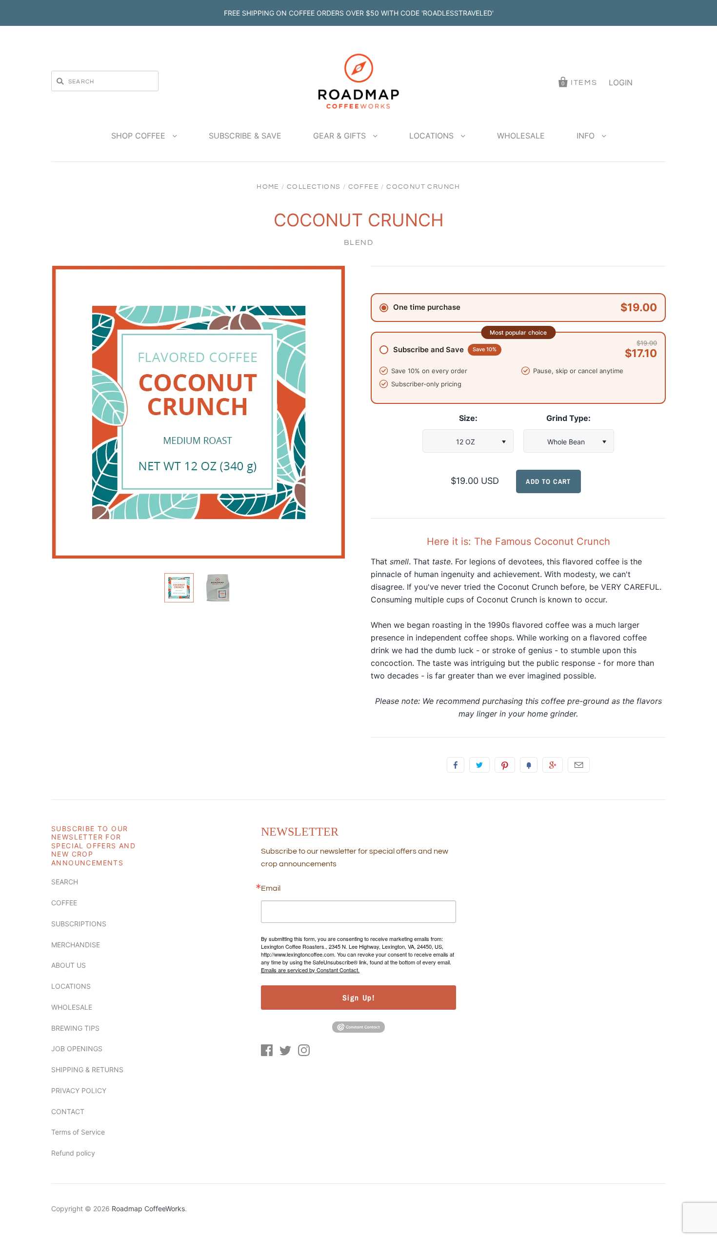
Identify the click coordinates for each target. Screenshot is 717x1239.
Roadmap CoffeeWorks (148, 1208)
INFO (587, 135)
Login (621, 82)
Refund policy (73, 1153)
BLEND (359, 242)
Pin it (505, 765)
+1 (552, 765)
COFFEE (363, 186)
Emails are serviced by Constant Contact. (310, 970)
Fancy (529, 765)
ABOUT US (68, 965)
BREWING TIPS (75, 1028)
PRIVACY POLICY (78, 1090)
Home (268, 186)
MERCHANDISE (75, 944)
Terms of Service (78, 1132)
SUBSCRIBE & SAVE (245, 135)
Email (579, 765)
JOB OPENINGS (76, 1048)
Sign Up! (358, 997)
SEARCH (64, 882)
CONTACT (67, 1111)
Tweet (479, 765)
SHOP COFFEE (139, 135)
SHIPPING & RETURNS (87, 1069)
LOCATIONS (432, 135)
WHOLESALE (521, 135)
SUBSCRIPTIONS (78, 923)
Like (455, 765)
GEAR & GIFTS (340, 135)
